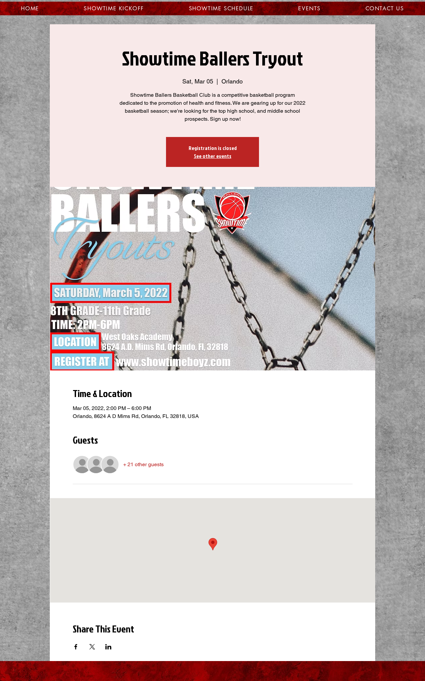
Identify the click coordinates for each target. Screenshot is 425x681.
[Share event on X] (92, 646)
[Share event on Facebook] (76, 646)
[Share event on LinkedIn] (108, 646)
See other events (212, 156)
